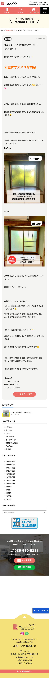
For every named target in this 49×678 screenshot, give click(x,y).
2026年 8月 (10, 461)
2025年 (9, 487)
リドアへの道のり (42, 610)
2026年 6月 (10, 468)
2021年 (9, 499)
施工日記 (9, 430)
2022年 (9, 496)
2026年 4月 (10, 474)
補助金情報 (10, 436)
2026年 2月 (10, 480)
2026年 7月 (10, 464)
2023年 (9, 493)
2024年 (9, 490)
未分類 (8, 449)
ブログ (8, 433)
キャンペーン (11, 440)
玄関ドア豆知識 (12, 443)
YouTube (9, 446)
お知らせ (9, 427)
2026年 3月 (10, 477)
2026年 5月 (10, 471)
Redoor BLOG (10, 31)
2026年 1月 (10, 483)
